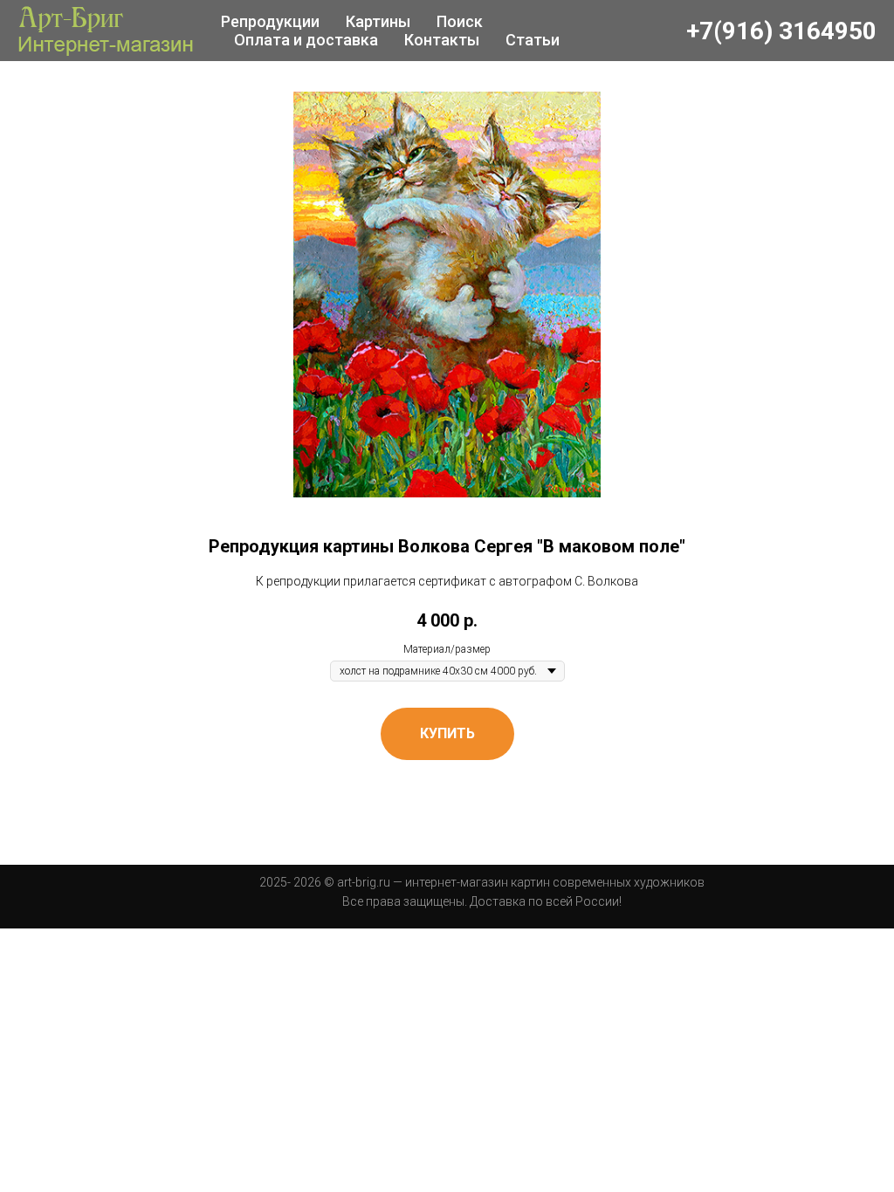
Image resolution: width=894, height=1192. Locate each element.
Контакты (441, 40)
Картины (378, 21)
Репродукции (270, 21)
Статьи (532, 40)
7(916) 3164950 (788, 31)
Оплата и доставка (306, 40)
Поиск (460, 21)
